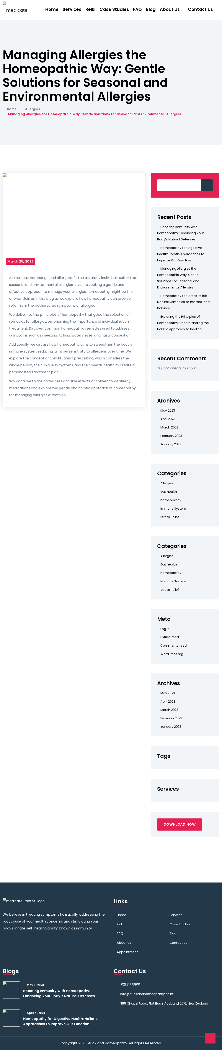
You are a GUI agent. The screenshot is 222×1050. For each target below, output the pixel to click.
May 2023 (167, 410)
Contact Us (200, 9)
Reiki (90, 9)
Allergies (32, 109)
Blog (151, 9)
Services (72, 9)
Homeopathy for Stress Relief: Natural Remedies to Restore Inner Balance (184, 302)
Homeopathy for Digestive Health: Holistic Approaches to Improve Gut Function (180, 254)
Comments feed (173, 645)
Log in (165, 629)
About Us (170, 9)
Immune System (173, 508)
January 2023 (170, 444)
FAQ (137, 9)
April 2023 (167, 419)
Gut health (168, 492)
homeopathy (170, 500)
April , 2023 (36, 1013)
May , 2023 (35, 985)
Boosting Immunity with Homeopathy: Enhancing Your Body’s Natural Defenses (180, 233)
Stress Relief (169, 517)
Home (52, 9)
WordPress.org (171, 654)
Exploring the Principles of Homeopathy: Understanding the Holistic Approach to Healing (183, 322)
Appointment (127, 952)
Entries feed (169, 637)
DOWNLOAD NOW (180, 824)
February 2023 (171, 436)
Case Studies (114, 9)
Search (207, 185)
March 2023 (169, 427)
